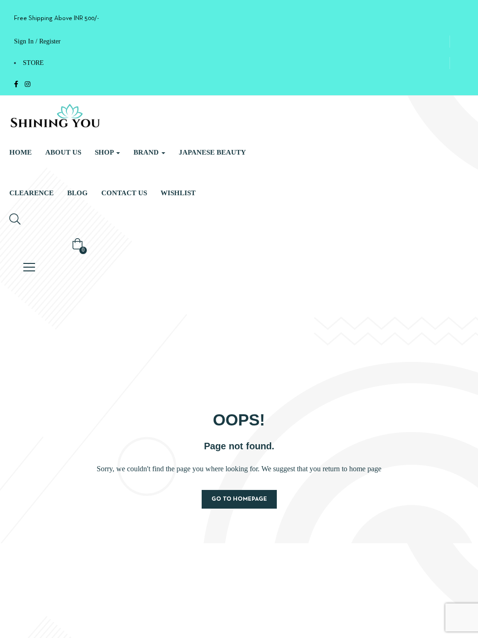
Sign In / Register (37, 41)
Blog (77, 193)
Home (20, 152)
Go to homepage (239, 499)
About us (63, 152)
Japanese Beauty (212, 152)
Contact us (124, 193)
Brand (147, 152)
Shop (105, 152)
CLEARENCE (31, 193)
